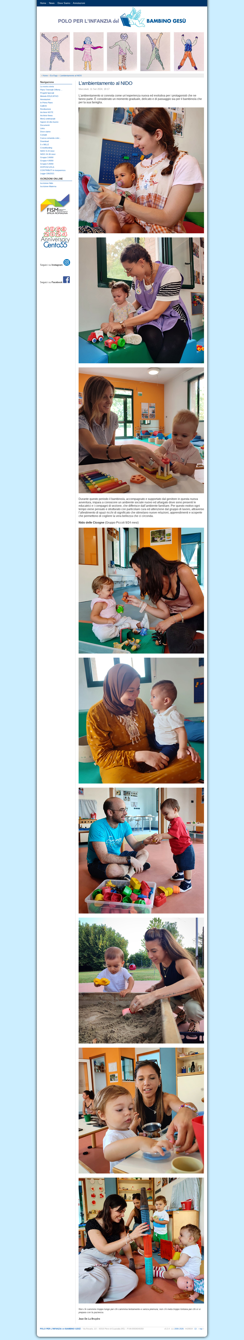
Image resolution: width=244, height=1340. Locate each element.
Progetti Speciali (47, 93)
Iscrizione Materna (48, 186)
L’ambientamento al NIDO (71, 75)
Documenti (44, 125)
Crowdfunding (46, 148)
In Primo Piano (46, 103)
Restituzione (45, 109)
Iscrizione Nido (46, 183)
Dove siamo (45, 132)
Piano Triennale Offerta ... (51, 90)
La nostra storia (47, 86)
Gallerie (43, 106)
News (52, 3)
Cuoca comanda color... (50, 138)
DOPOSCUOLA (47, 167)
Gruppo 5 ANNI (46, 164)
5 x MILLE (44, 144)
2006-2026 (179, 1329)
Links (42, 128)
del (60, 1329)
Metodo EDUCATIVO (49, 96)
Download (44, 141)
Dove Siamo (64, 3)
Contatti (43, 135)
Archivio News (46, 115)
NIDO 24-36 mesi (47, 154)
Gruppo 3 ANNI (46, 157)
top (201, 1329)
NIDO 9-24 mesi (47, 151)
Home (43, 3)
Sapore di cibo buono (49, 122)
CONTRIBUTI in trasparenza (52, 170)
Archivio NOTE (46, 112)
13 (195, 1329)
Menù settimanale (47, 119)
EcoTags (54, 75)
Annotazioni (79, 3)
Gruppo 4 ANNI (46, 161)
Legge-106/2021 (47, 173)
